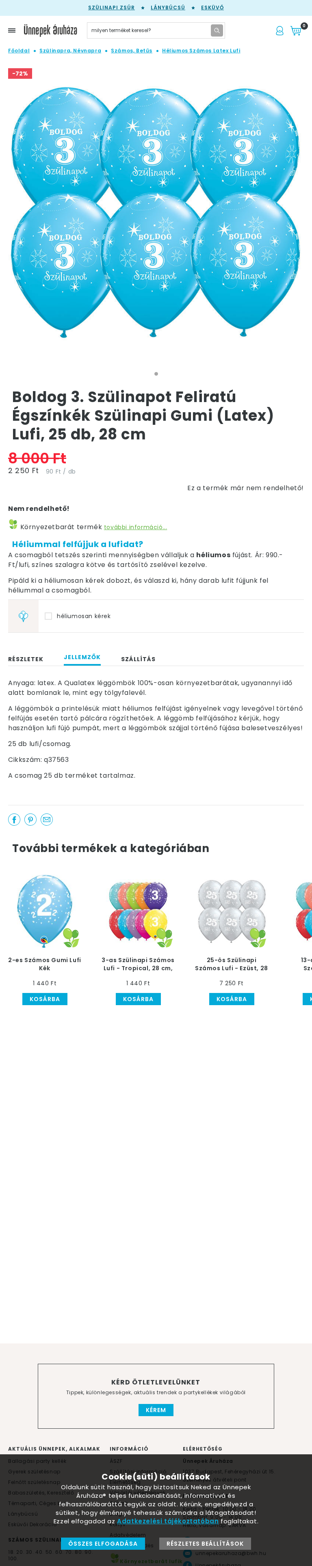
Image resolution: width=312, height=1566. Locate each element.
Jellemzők (82, 657)
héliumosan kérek (84, 616)
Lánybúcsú (168, 7)
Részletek (25, 659)
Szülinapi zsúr (111, 7)
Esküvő (212, 7)
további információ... (135, 527)
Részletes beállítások (205, 1544)
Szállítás (138, 659)
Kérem (156, 1410)
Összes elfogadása (103, 1544)
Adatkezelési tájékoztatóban (168, 1521)
